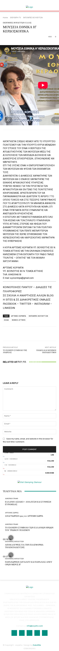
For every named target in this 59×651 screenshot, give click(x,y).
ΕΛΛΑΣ (28, 23)
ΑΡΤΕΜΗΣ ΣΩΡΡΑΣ (11, 513)
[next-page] (5, 372)
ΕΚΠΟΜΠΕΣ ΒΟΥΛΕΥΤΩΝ (33, 17)
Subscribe (49, 473)
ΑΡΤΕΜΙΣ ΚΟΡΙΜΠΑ (18, 316)
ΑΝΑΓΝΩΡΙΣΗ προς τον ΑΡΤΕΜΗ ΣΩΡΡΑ (24, 516)
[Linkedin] (29, 633)
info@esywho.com (35, 626)
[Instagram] (22, 633)
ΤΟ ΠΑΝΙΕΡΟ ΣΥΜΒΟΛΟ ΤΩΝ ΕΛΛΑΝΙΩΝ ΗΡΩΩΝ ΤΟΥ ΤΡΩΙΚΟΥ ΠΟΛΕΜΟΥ (29, 365)
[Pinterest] (37, 633)
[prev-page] (3, 372)
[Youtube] (45, 633)
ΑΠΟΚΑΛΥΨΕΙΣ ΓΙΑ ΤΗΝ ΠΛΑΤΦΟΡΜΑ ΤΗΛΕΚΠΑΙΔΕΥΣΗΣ (24, 546)
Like (52, 455)
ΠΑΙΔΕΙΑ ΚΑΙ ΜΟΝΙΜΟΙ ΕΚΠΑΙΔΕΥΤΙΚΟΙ (46, 351)
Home (5, 17)
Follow (50, 461)
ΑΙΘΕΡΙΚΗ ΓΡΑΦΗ (29, 355)
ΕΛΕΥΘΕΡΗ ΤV (15, 17)
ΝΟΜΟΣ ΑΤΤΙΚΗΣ (19, 320)
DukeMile (37, 645)
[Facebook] (14, 633)
